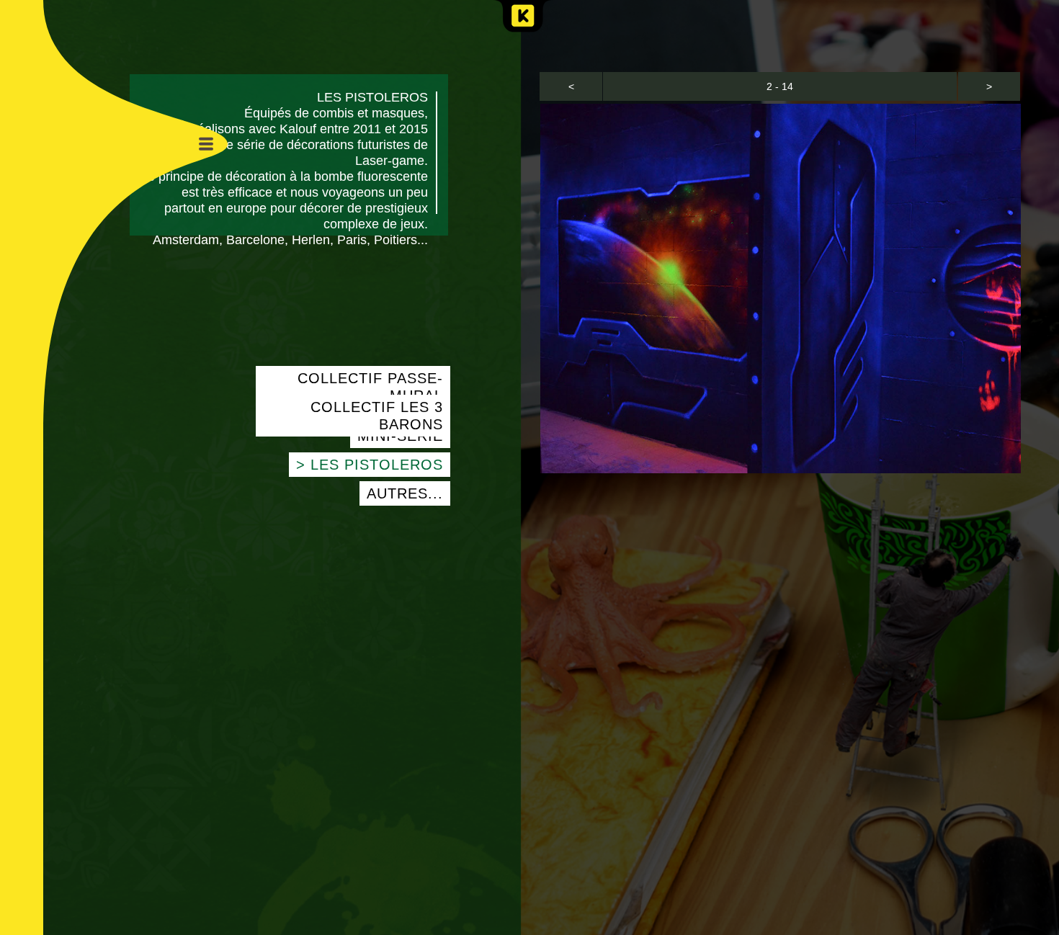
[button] (571, 86)
